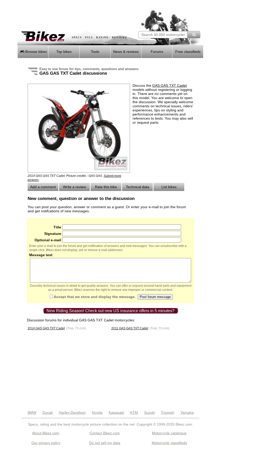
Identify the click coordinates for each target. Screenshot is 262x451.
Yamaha (187, 412)
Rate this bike (106, 187)
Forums (157, 52)
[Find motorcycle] (193, 34)
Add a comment (43, 187)
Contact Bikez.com (105, 433)
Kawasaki (116, 412)
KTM (134, 412)
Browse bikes (35, 52)
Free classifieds (188, 52)
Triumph (167, 412)
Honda (97, 412)
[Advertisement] (77, 15)
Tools (95, 52)
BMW (32, 412)
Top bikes (64, 52)
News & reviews (126, 52)
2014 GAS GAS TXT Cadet (46, 328)
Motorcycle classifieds (169, 443)
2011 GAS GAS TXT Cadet (129, 328)
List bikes (169, 187)
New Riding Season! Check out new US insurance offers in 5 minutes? (110, 311)
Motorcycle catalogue (169, 433)
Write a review (74, 187)
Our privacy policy (45, 443)
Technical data (137, 187)
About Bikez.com (45, 433)
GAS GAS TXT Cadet (169, 85)
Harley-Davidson (72, 412)
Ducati (47, 412)
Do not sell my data (104, 443)
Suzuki (149, 412)
